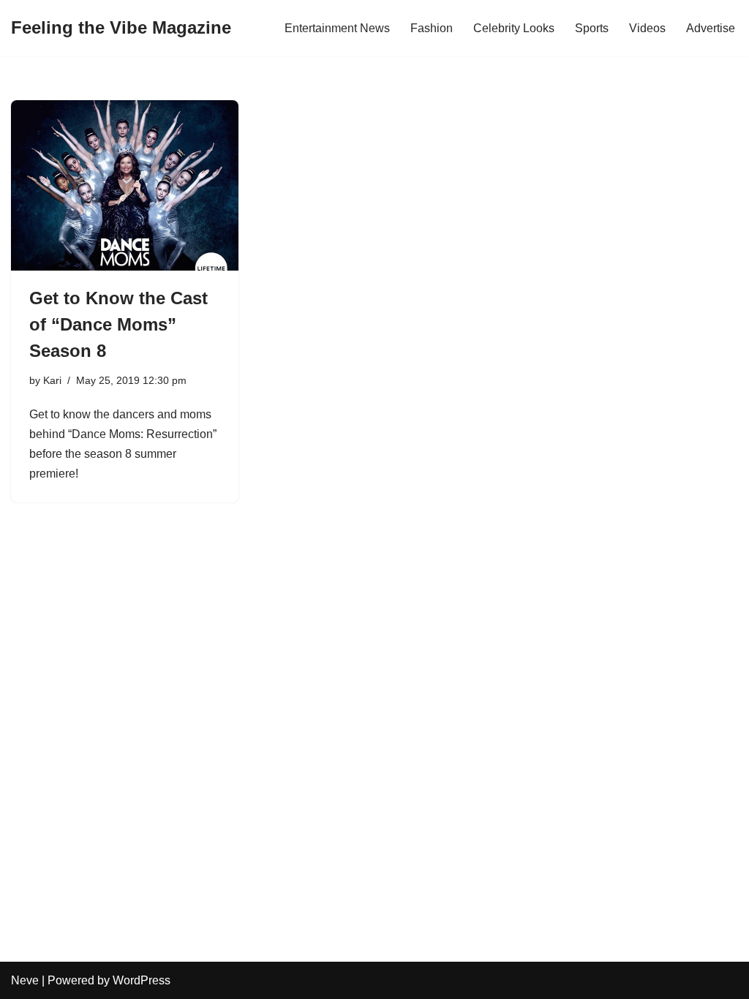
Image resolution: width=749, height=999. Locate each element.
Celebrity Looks (513, 28)
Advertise (710, 28)
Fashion (431, 28)
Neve (25, 980)
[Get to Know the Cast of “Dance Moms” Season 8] (124, 185)
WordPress (141, 980)
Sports (592, 28)
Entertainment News (337, 28)
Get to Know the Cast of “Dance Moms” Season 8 (118, 324)
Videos (647, 28)
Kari (52, 380)
